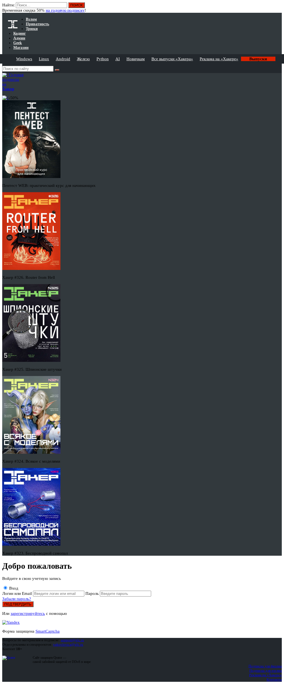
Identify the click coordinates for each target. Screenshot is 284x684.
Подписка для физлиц (265, 666)
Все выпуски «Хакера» (172, 59)
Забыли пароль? (16, 599)
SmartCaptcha (48, 631)
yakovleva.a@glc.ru (68, 644)
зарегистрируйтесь (28, 613)
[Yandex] (11, 622)
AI (117, 59)
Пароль (92, 593)
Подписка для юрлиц (265, 670)
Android (63, 59)
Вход (278, 8)
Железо (83, 59)
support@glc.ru (72, 640)
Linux (44, 59)
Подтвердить (17, 604)
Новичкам (135, 59)
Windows (24, 59)
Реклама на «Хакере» (219, 59)
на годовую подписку (65, 10)
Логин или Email (17, 593)
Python (103, 59)
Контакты (274, 679)
